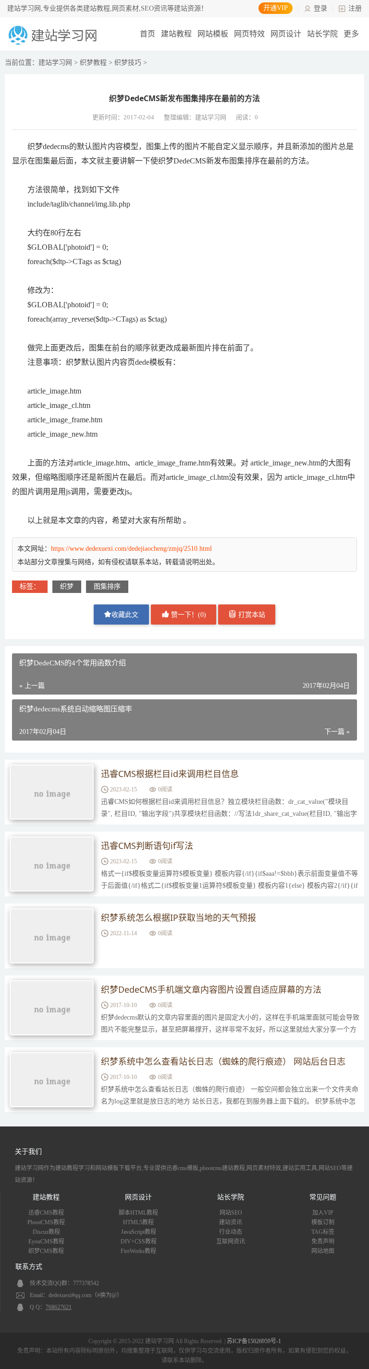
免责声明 (322, 1241)
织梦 (67, 586)
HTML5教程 (138, 1222)
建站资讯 (230, 1222)
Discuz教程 (46, 1232)
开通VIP (275, 8)
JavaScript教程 (138, 1232)
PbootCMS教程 (46, 1222)
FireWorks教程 (138, 1251)
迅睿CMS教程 (46, 1212)
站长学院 (322, 34)
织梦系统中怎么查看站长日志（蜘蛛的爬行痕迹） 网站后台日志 (223, 1061)
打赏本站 (250, 614)
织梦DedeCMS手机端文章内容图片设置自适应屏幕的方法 (211, 989)
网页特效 (249, 34)
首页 (147, 34)
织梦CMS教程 (46, 1251)
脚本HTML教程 (138, 1212)
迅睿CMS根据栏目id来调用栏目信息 (170, 773)
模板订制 (322, 1222)
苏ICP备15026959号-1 (254, 1341)
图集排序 (107, 586)
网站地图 (322, 1251)
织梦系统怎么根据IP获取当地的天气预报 (178, 917)
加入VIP (322, 1212)
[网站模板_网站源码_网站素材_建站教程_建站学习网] (54, 43)
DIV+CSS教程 (139, 1241)
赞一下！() (187, 614)
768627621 (59, 1307)
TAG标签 (322, 1232)
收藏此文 (124, 614)
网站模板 (212, 34)
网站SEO (231, 1212)
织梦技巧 (127, 62)
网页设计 (286, 34)
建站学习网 (55, 62)
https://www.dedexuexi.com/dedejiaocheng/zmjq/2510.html (131, 548)
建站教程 (176, 34)
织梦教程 (93, 62)
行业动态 (230, 1232)
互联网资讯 (230, 1241)
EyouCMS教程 (46, 1241)
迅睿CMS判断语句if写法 (147, 845)
